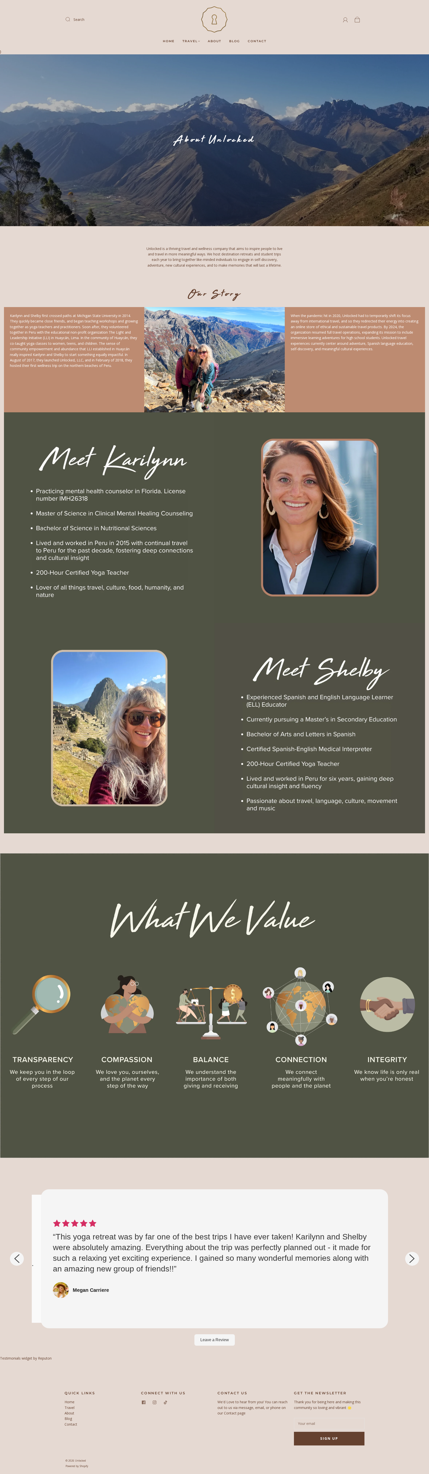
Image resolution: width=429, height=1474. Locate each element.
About (214, 41)
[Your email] (329, 1423)
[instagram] (154, 1402)
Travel (190, 41)
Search (78, 19)
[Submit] (71, 19)
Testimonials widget (16, 1358)
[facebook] (143, 1402)
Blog (234, 41)
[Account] (345, 19)
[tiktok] (165, 1402)
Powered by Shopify (77, 1466)
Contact (257, 41)
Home (169, 41)
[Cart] (357, 19)
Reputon (45, 1358)
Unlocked (80, 1460)
